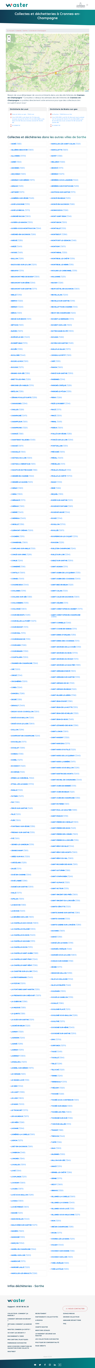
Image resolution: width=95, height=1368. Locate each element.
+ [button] (9, 36)
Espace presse (69, 1313)
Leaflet (87, 91)
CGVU (37, 1323)
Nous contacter (76, 1309)
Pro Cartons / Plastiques (18, 1339)
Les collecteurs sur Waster (47, 1339)
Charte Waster (41, 1327)
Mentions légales (42, 1330)
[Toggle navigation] (87, 4)
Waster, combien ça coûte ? (19, 1329)
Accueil (11, 30)
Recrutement (40, 1313)
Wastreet (12, 1351)
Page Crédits (40, 1346)
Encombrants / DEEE (16, 1336)
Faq (64, 1323)
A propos (39, 1320)
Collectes (18, 30)
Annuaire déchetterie (72, 1320)
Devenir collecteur (71, 1317)
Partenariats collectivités (46, 1317)
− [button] (9, 40)
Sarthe (25, 30)
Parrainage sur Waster (17, 1343)
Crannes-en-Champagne (37, 30)
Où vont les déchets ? (16, 1333)
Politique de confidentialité (47, 1342)
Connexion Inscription (80, 6)
